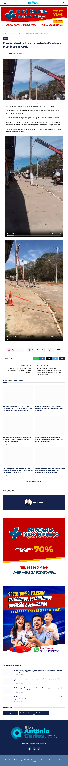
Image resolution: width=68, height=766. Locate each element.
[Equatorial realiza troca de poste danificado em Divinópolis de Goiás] (34, 79)
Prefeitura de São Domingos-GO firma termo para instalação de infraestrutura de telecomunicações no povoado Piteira (50, 470)
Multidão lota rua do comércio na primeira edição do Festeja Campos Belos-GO (19, 370)
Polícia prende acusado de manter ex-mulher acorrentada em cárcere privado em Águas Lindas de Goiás (49, 439)
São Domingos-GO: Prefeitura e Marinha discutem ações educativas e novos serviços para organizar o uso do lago (18, 470)
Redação (12, 53)
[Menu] (5, 3)
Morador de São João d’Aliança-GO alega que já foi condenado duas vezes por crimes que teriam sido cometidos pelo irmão (17, 408)
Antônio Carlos (38, 502)
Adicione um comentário (34, 481)
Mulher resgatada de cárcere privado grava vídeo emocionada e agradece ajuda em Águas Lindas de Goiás (17, 439)
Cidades (6, 38)
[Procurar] (63, 3)
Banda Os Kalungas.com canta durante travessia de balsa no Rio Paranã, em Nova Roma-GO (49, 408)
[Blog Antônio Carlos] (34, 3)
